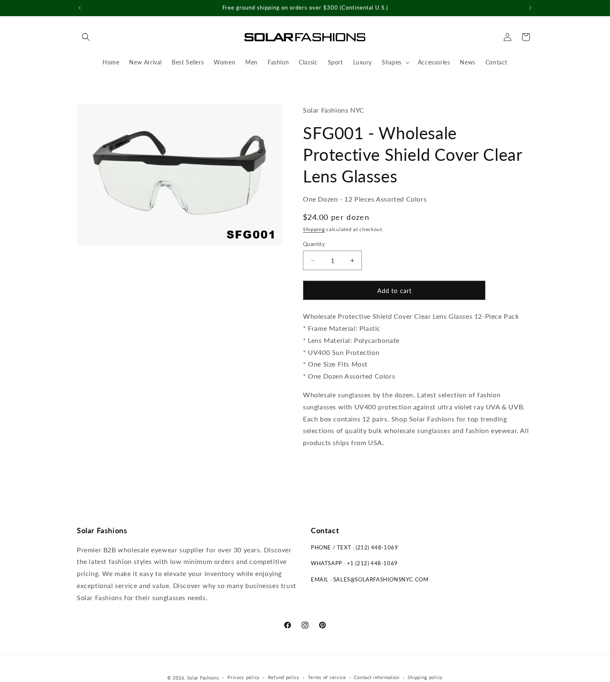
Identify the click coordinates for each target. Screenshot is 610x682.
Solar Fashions (203, 677)
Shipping (314, 229)
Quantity (314, 244)
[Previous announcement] (80, 8)
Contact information (376, 677)
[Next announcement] (530, 8)
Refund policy (284, 677)
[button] (86, 37)
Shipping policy (425, 677)
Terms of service (327, 677)
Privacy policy (243, 677)
